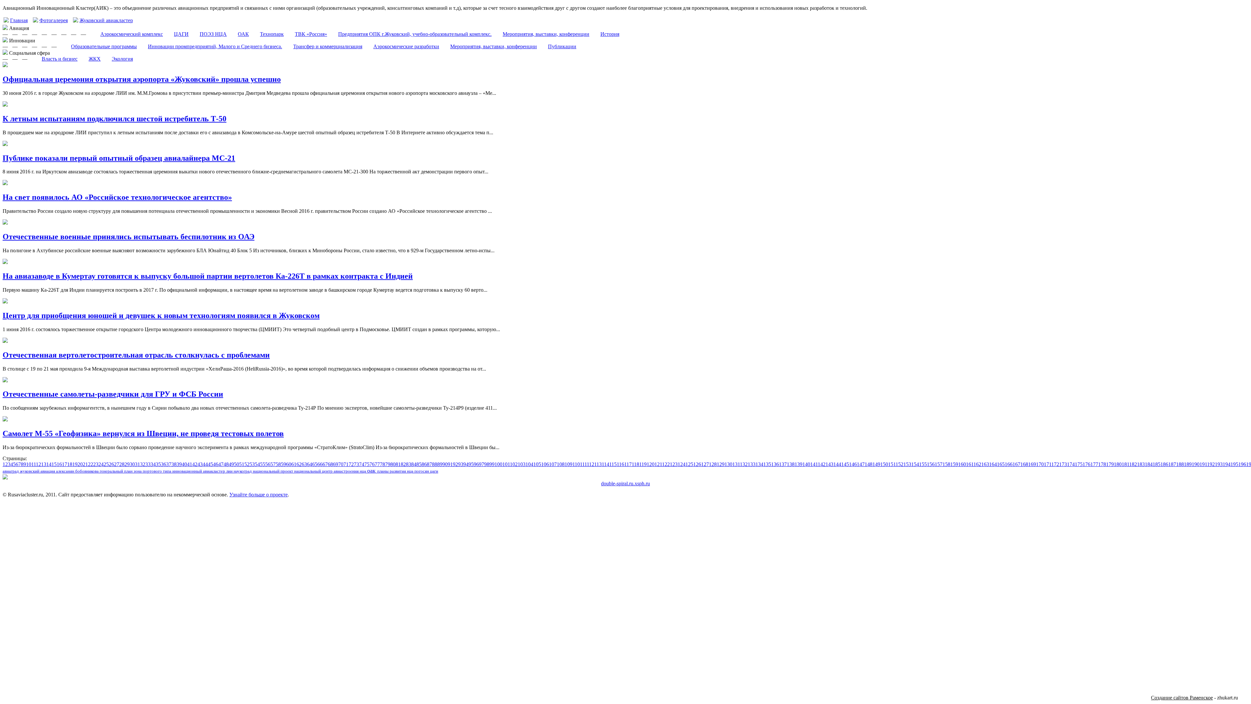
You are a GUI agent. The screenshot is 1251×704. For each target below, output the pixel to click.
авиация (48, 471)
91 (450, 464)
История (609, 34)
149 (876, 464)
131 (736, 464)
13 (43, 464)
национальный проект (273, 471)
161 (969, 464)
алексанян (65, 471)
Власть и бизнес (60, 59)
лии (230, 471)
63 (304, 464)
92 (455, 464)
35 (158, 464)
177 (1094, 464)
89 (439, 464)
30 (132, 464)
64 (309, 464)
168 (1024, 464)
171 (1047, 464)
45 (210, 464)
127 (705, 464)
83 (408, 464)
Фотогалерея (53, 20)
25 (106, 464)
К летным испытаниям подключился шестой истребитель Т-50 (114, 118)
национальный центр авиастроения (327, 471)
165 (1001, 464)
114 (605, 464)
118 (635, 464)
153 (907, 464)
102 (514, 464)
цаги (434, 471)
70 (340, 464)
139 (798, 464)
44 (205, 464)
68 (330, 464)
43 (200, 464)
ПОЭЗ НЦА (213, 34)
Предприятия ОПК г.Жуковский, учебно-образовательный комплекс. (415, 34)
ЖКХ (95, 59)
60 (288, 464)
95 (471, 464)
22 (90, 464)
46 (215, 464)
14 (48, 464)
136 (775, 464)
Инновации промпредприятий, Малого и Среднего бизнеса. (215, 46)
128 (713, 464)
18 (69, 464)
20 (80, 464)
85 (419, 464)
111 (583, 464)
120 (650, 464)
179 (1110, 464)
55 (262, 464)
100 (498, 464)
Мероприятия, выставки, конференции (546, 34)
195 (1234, 464)
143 (829, 464)
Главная (19, 20)
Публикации (562, 46)
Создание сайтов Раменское (1182, 697)
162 (977, 464)
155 (923, 464)
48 (226, 464)
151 (892, 464)
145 (845, 464)
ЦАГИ (181, 34)
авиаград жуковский (21, 471)
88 (434, 464)
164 (993, 464)
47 (220, 464)
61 (293, 464)
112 (590, 464)
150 (884, 464)
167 (1016, 464)
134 (759, 464)
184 (1149, 464)
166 (1009, 464)
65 (314, 464)
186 (1164, 464)
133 (751, 464)
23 (95, 464)
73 (356, 464)
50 (236, 464)
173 (1063, 464)
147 (861, 464)
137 (783, 464)
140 (806, 464)
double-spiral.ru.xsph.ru (625, 483)
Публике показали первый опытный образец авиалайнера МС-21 (119, 158)
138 (791, 464)
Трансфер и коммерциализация (327, 46)
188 (1180, 464)
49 (231, 464)
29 (127, 464)
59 (283, 464)
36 (163, 464)
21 (85, 464)
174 (1071, 464)
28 (121, 464)
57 (273, 464)
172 (1055, 464)
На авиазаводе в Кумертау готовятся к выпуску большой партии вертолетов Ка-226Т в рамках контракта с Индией (208, 276)
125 (689, 464)
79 (387, 464)
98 (486, 464)
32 (142, 464)
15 (54, 464)
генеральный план (117, 471)
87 (429, 464)
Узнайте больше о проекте (258, 494)
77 (377, 464)
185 (1156, 464)
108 (561, 464)
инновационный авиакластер (199, 471)
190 (1196, 464)
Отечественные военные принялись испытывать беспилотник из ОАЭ (128, 236)
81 (398, 464)
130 (728, 464)
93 (460, 464)
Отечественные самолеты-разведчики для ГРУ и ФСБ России (113, 394)
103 (521, 464)
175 (1079, 464)
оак (372, 470)
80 (392, 464)
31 (137, 464)
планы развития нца (395, 471)
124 (681, 464)
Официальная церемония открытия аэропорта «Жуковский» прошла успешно (142, 79)
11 (33, 464)
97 (481, 464)
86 (424, 464)
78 (382, 464)
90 (445, 464)
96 (476, 464)
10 (28, 464)
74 (361, 464)
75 (366, 464)
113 (598, 464)
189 (1188, 464)
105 (537, 464)
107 (553, 464)
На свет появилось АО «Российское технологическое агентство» (117, 197)
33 (148, 464)
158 (946, 464)
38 (174, 464)
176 (1086, 464)
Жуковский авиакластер (106, 20)
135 (767, 464)
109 (568, 464)
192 (1211, 464)
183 (1141, 464)
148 (868, 464)
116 (620, 464)
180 (1118, 464)
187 (1172, 464)
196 (1242, 464)
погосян (422, 471)
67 (325, 464)
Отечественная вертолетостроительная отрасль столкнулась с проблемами (136, 355)
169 (1032, 464)
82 (403, 464)
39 (179, 464)
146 (853, 464)
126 (697, 464)
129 (721, 464)
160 (962, 464)
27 (116, 464)
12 (38, 464)
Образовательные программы (104, 46)
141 (814, 464)
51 (241, 464)
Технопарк (272, 34)
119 (643, 464)
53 (252, 464)
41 (189, 464)
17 (64, 464)
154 (915, 464)
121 (658, 464)
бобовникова (87, 471)
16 (59, 464)
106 (545, 464)
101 (506, 464)
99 (492, 464)
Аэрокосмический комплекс (131, 34)
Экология (122, 59)
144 (837, 464)
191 (1203, 464)
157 (938, 464)
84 (413, 464)
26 (111, 464)
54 (257, 464)
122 (666, 464)
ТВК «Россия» (311, 34)
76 (372, 464)
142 (822, 464)
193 (1219, 464)
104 (529, 464)
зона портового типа (153, 471)
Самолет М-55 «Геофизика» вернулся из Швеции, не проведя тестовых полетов (143, 433)
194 (1226, 464)
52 (247, 464)
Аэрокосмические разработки (406, 46)
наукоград (243, 471)
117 (628, 464)
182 (1133, 464)
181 (1125, 464)
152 (899, 464)
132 (744, 464)
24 (101, 464)
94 (465, 464)
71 (346, 464)
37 (168, 464)
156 (931, 464)
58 (278, 464)
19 (75, 464)
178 (1102, 464)
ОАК (243, 34)
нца (363, 471)
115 (613, 464)
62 (299, 464)
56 (267, 464)
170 (1040, 464)
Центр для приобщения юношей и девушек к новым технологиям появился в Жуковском (161, 315)
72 (351, 464)
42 (194, 464)
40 (184, 464)
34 (153, 464)
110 (576, 464)
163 (985, 464)
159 (954, 464)
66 (320, 464)
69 (335, 464)
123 (674, 464)
